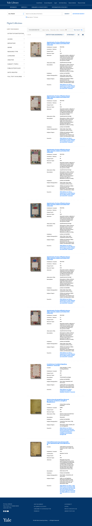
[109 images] (35, 406)
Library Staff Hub (70, 511)
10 (70, 34)
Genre (10, 47)
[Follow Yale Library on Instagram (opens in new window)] (5, 511)
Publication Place (14, 68)
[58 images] (35, 449)
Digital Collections (14, 23)
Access (10, 39)
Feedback (36, 511)
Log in (55, 3)
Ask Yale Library (63, 3)
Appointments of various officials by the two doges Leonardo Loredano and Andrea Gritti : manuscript (58, 44)
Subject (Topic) (13, 64)
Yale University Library (13, 3)
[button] (67, 14)
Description (30, 17)
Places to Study (81, 3)
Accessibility (68, 504)
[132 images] (35, 317)
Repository (12, 43)
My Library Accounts (40, 506)
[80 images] (35, 156)
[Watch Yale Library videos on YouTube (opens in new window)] (8, 511)
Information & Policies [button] (59, 7)
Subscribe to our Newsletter (42, 508)
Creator (11, 60)
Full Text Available (15, 76)
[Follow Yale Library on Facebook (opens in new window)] (4, 511)
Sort (54, 34)
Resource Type (13, 51)
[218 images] (35, 371)
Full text (36, 17)
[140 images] (35, 264)
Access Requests (48, 3)
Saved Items (39, 3)
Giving (66, 506)
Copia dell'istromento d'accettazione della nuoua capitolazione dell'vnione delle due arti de (58, 443)
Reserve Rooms (72, 3)
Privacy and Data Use (71, 508)
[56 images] (35, 49)
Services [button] (23, 7)
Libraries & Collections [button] (39, 7)
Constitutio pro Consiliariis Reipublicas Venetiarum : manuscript (57, 365)
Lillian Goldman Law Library (65, 84)
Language (11, 56)
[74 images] (35, 210)
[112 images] (35, 103)
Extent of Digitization (16, 33)
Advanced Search (78, 13)
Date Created (12, 72)
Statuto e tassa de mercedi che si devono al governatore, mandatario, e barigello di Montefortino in (58, 401)
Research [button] (13, 7)
